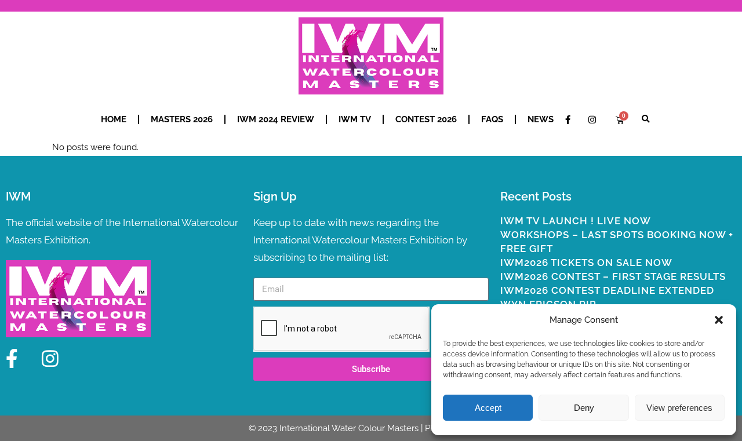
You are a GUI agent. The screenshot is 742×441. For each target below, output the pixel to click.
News (541, 119)
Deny (584, 408)
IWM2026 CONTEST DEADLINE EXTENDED (607, 290)
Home (113, 119)
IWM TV (355, 119)
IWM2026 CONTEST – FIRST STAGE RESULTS (613, 276)
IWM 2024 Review (275, 119)
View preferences (679, 408)
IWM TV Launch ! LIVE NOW (575, 221)
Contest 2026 (426, 119)
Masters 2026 (182, 119)
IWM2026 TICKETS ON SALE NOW (586, 262)
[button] (719, 320)
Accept (488, 408)
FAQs (492, 119)
